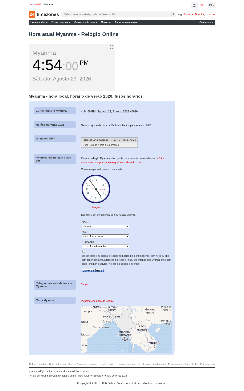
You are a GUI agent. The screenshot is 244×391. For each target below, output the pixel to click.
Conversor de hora (84, 22)
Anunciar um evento (126, 22)
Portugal (188, 14)
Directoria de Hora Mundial (152, 364)
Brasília (199, 14)
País (85, 222)
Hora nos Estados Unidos (102, 364)
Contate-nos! (206, 22)
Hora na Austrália (77, 364)
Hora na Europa (57, 364)
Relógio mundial (37, 364)
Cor (84, 232)
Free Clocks (191, 364)
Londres (210, 14)
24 (202, 4)
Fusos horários (59, 22)
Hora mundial (37, 22)
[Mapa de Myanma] (126, 352)
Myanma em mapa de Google (97, 300)
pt (210, 5)
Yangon (96, 207)
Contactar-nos (207, 364)
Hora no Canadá (126, 364)
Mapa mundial (175, 364)
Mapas (104, 22)
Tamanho (88, 241)
